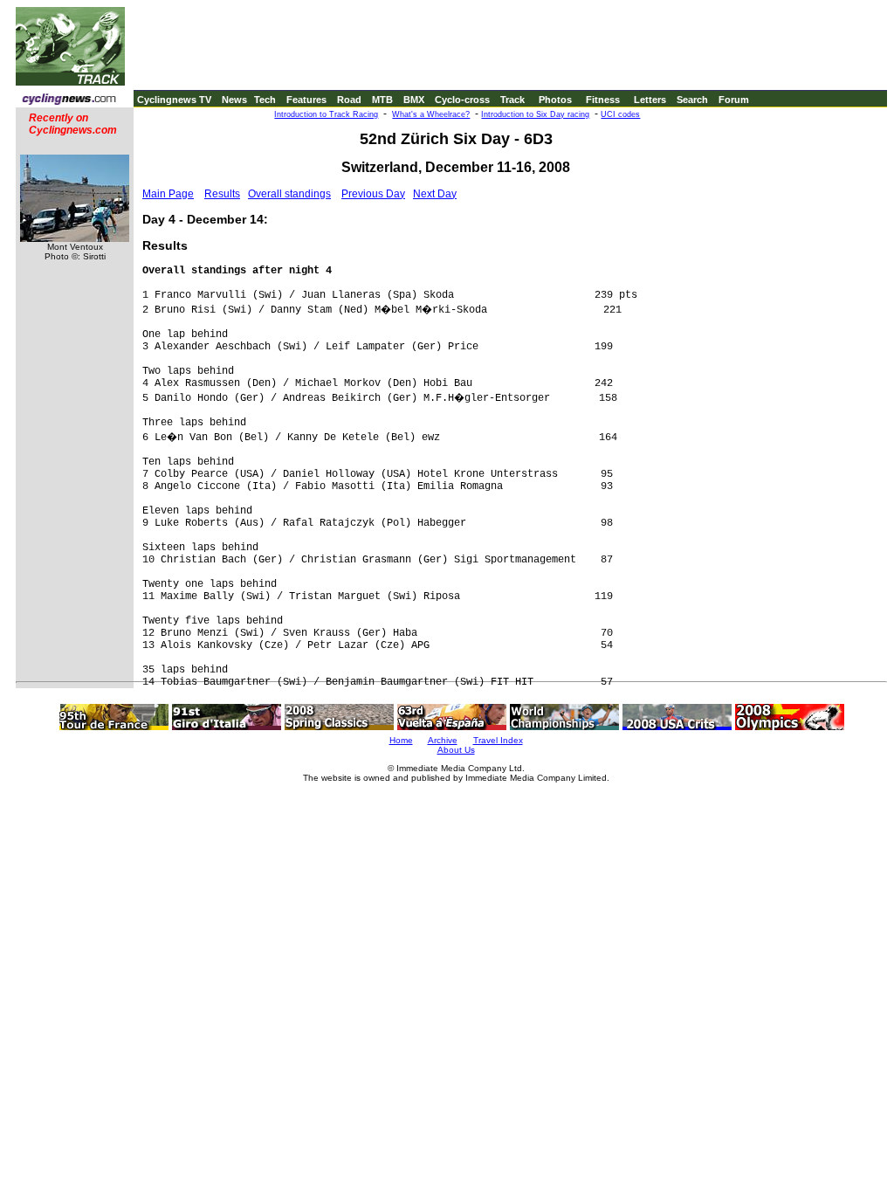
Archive (442, 740)
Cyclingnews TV (174, 99)
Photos (555, 99)
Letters (650, 99)
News (234, 99)
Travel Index (498, 740)
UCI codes (620, 114)
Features (306, 99)
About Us (456, 750)
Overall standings (289, 194)
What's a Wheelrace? (431, 114)
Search (692, 99)
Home (401, 740)
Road (349, 99)
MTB (382, 99)
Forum (734, 99)
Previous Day (373, 194)
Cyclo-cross (462, 99)
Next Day (435, 194)
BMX (413, 99)
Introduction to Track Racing (326, 114)
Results (222, 194)
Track (512, 99)
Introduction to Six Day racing (535, 114)
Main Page (168, 194)
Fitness (603, 99)
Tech (265, 99)
